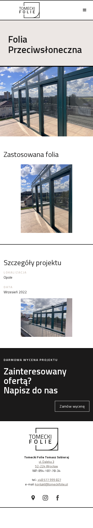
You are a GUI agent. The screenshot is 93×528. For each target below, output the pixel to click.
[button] (84, 10)
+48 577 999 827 (49, 479)
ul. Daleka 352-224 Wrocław (46, 463)
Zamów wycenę (72, 406)
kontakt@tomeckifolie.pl (51, 484)
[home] (29, 10)
